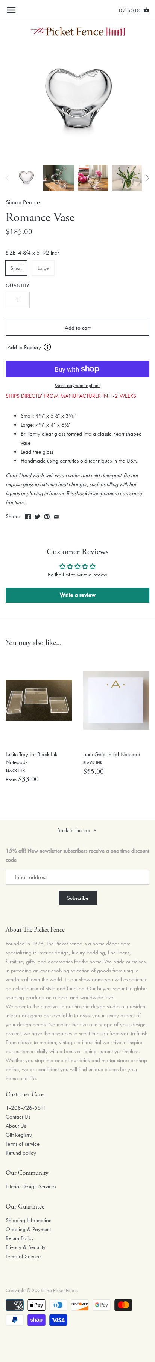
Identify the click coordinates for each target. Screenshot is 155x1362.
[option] (26, 178)
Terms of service (23, 1144)
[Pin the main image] (47, 515)
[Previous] (7, 177)
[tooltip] (47, 347)
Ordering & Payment (28, 1229)
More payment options (77, 385)
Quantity (17, 286)
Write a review (78, 595)
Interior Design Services (31, 1186)
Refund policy (21, 1153)
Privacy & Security (26, 1247)
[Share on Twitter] (37, 515)
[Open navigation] (11, 10)
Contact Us (18, 1117)
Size (10, 253)
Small (16, 268)
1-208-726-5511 (26, 1108)
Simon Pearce (23, 202)
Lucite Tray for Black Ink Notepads (31, 761)
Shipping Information (29, 1220)
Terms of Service (23, 1256)
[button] (77, 348)
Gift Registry (19, 1135)
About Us (16, 1126)
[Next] (147, 177)
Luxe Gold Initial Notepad (111, 757)
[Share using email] (56, 515)
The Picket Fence (61, 1290)
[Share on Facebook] (28, 515)
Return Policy (20, 1238)
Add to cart (78, 328)
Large (43, 268)
